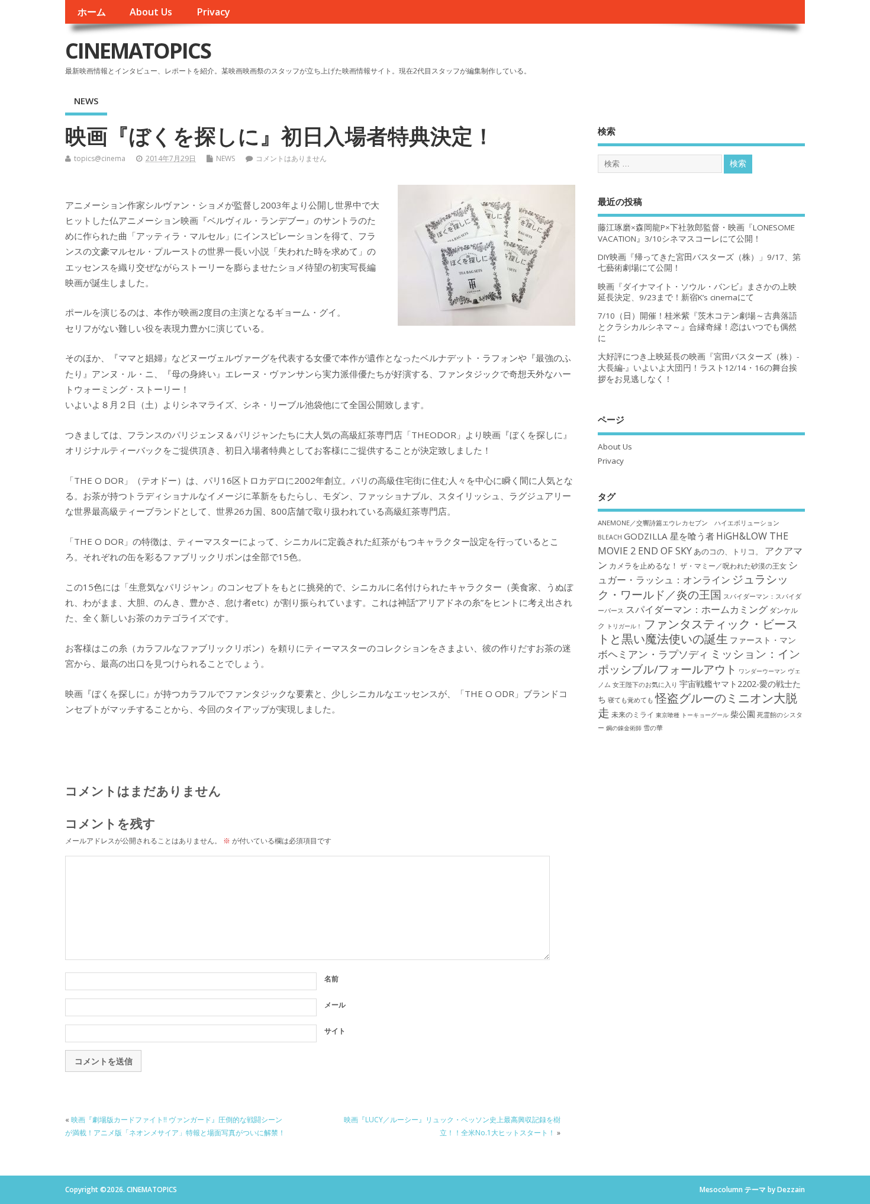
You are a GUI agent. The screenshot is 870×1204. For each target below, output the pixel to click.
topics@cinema (99, 158)
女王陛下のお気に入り (645, 684)
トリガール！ (624, 626)
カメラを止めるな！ (643, 566)
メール (335, 1005)
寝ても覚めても (630, 700)
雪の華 (653, 727)
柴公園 (742, 714)
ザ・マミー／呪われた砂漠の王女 (733, 565)
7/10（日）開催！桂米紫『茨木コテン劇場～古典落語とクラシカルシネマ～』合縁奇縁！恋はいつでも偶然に (697, 326)
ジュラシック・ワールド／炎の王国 (693, 586)
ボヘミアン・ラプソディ (653, 654)
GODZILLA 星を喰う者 (669, 536)
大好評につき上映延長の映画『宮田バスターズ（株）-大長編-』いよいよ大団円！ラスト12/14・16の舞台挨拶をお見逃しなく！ (698, 367)
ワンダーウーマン (762, 671)
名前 (331, 979)
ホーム (92, 11)
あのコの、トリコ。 (728, 552)
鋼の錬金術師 (624, 728)
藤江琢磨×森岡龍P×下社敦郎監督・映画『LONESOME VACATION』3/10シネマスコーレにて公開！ (696, 233)
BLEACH (610, 537)
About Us (151, 11)
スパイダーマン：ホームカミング (697, 609)
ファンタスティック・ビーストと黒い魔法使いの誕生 (698, 631)
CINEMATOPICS (138, 50)
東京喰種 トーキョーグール (692, 715)
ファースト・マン (763, 640)
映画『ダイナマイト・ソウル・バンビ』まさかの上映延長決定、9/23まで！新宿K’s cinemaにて (697, 292)
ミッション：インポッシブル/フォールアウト (699, 661)
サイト (335, 1031)
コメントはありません (291, 158)
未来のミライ (632, 714)
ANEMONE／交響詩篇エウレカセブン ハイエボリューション (688, 522)
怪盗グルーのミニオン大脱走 (697, 705)
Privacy (213, 11)
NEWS (86, 101)
